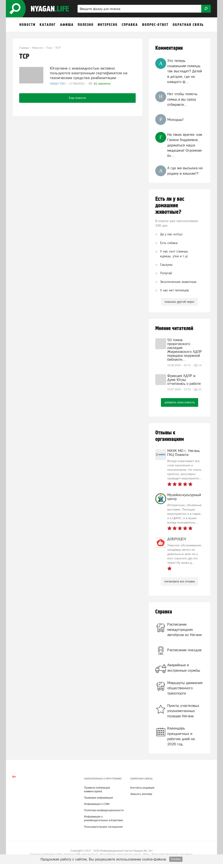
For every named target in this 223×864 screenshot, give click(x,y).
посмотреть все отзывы (179, 581)
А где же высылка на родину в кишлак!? (185, 170)
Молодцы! (175, 119)
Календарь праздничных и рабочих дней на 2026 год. (181, 736)
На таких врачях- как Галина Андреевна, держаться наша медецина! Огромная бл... (184, 145)
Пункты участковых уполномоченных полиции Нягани (183, 710)
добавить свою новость (179, 402)
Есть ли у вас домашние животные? (169, 205)
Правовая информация (98, 797)
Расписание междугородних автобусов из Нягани (184, 629)
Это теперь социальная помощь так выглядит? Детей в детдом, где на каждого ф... (184, 71)
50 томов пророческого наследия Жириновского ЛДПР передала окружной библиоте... (184, 349)
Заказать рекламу (141, 794)
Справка (163, 612)
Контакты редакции (142, 787)
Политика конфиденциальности (104, 810)
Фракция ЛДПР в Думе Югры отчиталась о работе (184, 379)
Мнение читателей (174, 328)
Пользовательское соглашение (103, 826)
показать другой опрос (179, 301)
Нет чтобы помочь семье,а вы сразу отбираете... (182, 99)
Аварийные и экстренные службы (183, 667)
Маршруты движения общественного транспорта (185, 688)
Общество (58, 83)
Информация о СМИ (97, 804)
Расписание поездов (184, 650)
